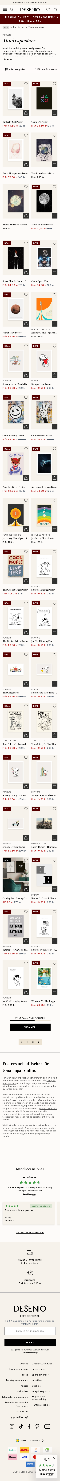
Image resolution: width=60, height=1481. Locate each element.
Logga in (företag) (18, 1417)
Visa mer (30, 1027)
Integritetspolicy (41, 1391)
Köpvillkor (37, 1380)
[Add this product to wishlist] (26, 84)
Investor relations (18, 1369)
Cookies (36, 1386)
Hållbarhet (22, 1391)
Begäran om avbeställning (39, 1398)
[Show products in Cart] (55, 10)
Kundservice (38, 1369)
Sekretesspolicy (30, 1352)
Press (25, 1374)
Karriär (24, 1386)
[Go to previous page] (21, 1042)
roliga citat (32, 1117)
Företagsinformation (17, 1380)
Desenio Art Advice (42, 1363)
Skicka (30, 1342)
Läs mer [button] (7, 59)
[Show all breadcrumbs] (6, 27)
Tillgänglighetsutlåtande (15, 1397)
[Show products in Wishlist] (48, 10)
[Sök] (11, 10)
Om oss (24, 1363)
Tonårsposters (36, 27)
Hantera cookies (41, 1405)
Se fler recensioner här (30, 1232)
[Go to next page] (39, 1042)
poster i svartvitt (48, 1108)
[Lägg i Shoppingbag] (26, 113)
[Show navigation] (4, 10)
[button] (46, 1466)
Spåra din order (40, 1374)
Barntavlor (18, 27)
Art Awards (22, 1411)
